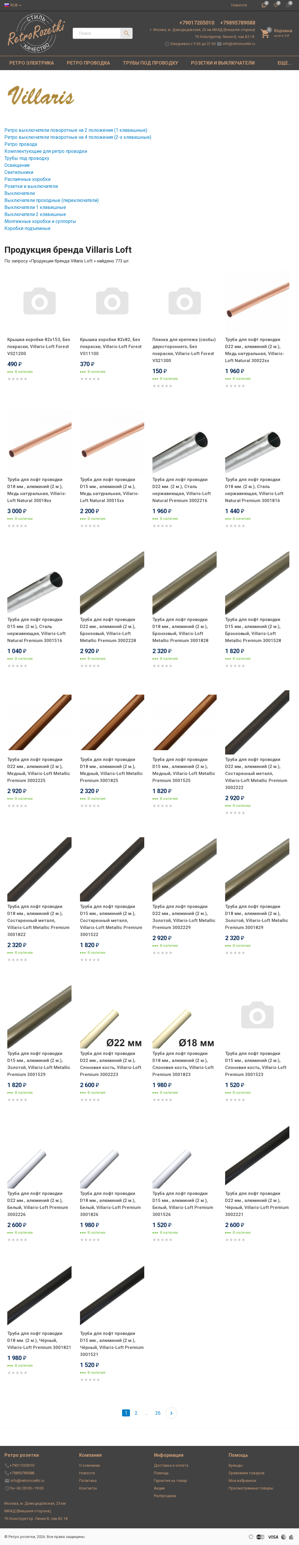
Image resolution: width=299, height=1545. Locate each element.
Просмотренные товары (251, 1488)
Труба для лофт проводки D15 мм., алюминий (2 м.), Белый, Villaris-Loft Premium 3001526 (182, 1204)
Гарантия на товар (170, 1480)
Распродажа (165, 1496)
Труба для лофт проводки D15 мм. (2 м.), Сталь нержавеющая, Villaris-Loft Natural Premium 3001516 (36, 630)
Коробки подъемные (27, 228)
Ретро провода (20, 144)
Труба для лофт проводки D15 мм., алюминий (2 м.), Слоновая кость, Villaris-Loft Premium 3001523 (255, 1064)
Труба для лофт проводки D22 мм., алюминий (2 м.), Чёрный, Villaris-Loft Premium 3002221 (257, 1204)
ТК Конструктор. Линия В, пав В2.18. (225, 37)
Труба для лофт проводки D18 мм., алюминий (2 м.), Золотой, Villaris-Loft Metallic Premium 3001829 (256, 917)
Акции (159, 1488)
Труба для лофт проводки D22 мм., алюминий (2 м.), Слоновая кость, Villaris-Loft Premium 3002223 (110, 1064)
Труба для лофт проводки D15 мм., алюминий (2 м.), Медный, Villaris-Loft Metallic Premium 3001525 (183, 770)
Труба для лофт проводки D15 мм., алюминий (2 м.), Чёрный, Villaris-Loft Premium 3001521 (112, 1344)
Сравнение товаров (247, 1473)
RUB (14, 5)
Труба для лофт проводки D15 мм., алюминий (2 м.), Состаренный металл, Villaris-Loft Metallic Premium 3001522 (111, 920)
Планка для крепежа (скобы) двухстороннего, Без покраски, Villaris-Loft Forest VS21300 (184, 350)
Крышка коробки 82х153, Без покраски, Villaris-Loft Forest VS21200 (38, 346)
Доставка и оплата (171, 1465)
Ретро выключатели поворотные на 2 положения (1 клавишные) (75, 130)
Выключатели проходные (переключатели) (51, 200)
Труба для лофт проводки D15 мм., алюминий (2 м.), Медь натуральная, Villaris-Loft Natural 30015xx (109, 490)
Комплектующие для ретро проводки (45, 151)
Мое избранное (242, 1480)
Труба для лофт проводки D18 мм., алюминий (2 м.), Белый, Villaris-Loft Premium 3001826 (110, 1204)
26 (158, 1413)
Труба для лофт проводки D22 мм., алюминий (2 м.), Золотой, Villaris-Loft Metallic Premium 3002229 (183, 917)
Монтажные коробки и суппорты (40, 221)
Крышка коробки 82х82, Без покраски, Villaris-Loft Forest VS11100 (111, 346)
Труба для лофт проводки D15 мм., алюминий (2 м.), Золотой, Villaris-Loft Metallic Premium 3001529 (38, 1064)
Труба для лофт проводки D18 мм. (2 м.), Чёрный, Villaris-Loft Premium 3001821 (39, 1340)
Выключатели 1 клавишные (35, 207)
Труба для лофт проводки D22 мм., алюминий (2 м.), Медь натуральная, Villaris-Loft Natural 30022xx (254, 350)
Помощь (161, 1473)
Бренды (236, 1465)
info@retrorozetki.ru (239, 44)
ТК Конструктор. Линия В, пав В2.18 (35, 1518)
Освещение (17, 165)
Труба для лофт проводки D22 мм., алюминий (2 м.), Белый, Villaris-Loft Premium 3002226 (37, 1204)
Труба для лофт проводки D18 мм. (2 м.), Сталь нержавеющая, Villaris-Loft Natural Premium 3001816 (254, 490)
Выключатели (19, 193)
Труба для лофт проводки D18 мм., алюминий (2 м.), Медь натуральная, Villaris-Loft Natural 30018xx (36, 490)
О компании (89, 1465)
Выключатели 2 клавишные (35, 214)
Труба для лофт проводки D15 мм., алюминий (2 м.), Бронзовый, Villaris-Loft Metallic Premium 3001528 (253, 630)
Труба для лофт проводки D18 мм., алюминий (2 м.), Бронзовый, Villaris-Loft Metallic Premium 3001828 (180, 630)
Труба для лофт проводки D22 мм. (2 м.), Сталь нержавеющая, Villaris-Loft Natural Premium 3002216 (181, 490)
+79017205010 (197, 23)
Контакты (88, 1488)
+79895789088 (237, 23)
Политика (88, 1480)
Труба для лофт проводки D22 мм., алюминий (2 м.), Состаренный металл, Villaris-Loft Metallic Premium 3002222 (256, 773)
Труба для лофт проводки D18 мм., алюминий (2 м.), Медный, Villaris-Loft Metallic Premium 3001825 (111, 770)
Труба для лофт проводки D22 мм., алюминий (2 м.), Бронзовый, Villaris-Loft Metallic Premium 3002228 (108, 630)
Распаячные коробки (27, 179)
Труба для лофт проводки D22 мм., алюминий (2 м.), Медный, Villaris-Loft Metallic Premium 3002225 (38, 770)
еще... (284, 63)
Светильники (18, 172)
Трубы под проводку (26, 158)
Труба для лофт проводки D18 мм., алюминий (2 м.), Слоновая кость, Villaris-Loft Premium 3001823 (183, 1064)
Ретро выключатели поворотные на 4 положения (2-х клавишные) (77, 137)
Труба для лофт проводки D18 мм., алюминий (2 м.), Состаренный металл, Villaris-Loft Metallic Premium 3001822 (38, 920)
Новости (239, 5)
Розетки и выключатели (31, 186)
